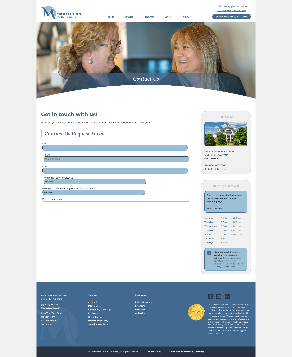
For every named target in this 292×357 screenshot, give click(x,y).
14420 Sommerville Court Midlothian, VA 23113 (219, 155)
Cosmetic (93, 302)
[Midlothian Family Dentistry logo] (61, 12)
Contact (187, 16)
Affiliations (140, 313)
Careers (168, 16)
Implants (93, 313)
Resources (149, 16)
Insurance (140, 309)
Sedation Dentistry (98, 324)
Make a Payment (144, 302)
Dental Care (94, 306)
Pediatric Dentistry (98, 320)
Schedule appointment (231, 16)
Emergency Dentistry (99, 309)
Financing (140, 306)
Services (128, 16)
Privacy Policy (154, 351)
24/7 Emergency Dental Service (231, 11)
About (111, 16)
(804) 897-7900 (239, 6)
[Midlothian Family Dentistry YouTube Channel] (218, 298)
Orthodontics (95, 317)
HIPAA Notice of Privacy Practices (186, 351)
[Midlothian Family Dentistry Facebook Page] (210, 298)
